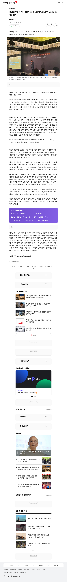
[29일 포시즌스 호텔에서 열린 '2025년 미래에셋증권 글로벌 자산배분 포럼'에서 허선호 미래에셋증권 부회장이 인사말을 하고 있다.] (33, 56)
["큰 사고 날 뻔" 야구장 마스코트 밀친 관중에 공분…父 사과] (46, 463)
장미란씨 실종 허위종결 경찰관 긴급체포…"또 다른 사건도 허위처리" (26, 213)
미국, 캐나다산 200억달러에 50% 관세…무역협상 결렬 (38, 536)
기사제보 (39, 569)
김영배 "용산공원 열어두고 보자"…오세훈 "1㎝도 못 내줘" (39, 519)
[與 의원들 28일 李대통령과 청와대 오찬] (21, 530)
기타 (14, 8)
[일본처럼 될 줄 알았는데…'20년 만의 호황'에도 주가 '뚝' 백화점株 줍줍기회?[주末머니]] (46, 471)
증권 (10, 8)
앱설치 (26, 565)
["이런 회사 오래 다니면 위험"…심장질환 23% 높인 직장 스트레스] (20, 307)
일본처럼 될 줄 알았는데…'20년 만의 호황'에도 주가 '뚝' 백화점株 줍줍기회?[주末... (30, 217)
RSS (44, 569)
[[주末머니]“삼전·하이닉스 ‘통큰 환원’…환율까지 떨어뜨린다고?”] (20, 315)
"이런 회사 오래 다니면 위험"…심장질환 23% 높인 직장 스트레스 (38, 305)
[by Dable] (48, 495)
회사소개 (6, 569)
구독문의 (33, 569)
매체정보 (22, 572)
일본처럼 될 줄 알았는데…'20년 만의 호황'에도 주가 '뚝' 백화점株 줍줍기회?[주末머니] (29, 469)
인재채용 (20, 569)
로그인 (11, 565)
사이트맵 (56, 565)
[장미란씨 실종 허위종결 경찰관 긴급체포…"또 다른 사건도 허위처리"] (46, 480)
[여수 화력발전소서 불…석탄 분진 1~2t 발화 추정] (21, 547)
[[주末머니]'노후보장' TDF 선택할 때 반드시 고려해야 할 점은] (20, 323)
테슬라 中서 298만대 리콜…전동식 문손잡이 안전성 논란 (38, 329)
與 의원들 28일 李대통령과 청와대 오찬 (39, 527)
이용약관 (16, 572)
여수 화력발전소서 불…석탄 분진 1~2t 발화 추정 (39, 545)
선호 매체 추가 (15, 25)
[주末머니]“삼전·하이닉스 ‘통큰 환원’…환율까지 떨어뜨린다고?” (38, 313)
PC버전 (41, 565)
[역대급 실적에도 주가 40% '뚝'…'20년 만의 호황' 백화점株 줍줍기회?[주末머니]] (20, 299)
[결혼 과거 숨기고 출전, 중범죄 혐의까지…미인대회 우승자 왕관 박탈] (46, 488)
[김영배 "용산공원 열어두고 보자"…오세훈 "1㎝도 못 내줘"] (21, 521)
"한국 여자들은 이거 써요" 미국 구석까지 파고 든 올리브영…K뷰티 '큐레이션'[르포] (30, 220)
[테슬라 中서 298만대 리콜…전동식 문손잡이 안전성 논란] (20, 332)
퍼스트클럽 (26, 569)
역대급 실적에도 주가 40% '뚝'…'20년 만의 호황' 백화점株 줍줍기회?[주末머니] (38, 297)
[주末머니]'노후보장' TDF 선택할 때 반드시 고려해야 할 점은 (38, 321)
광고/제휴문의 (13, 569)
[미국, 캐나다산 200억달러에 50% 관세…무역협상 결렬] (21, 539)
